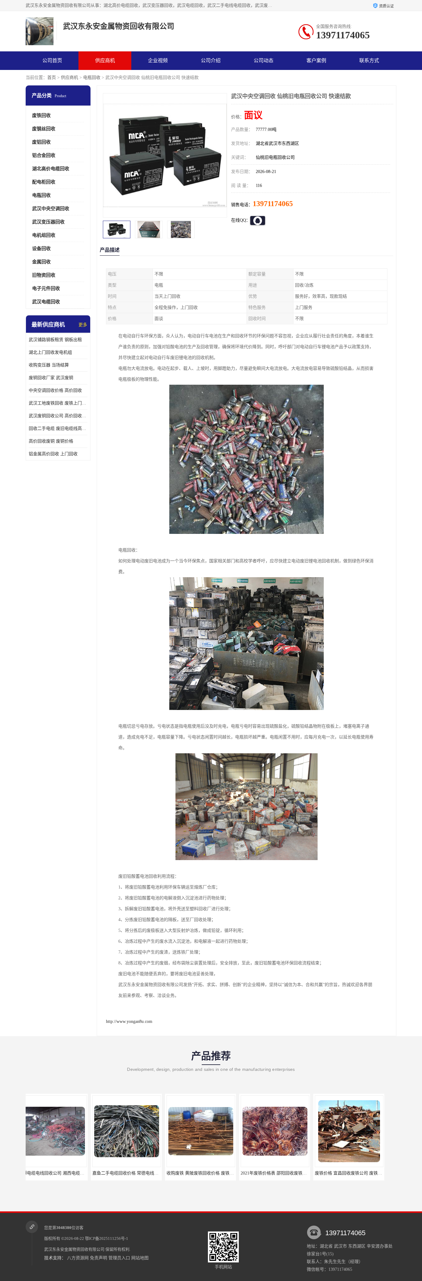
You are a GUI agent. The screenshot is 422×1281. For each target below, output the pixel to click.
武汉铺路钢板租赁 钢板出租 (55, 339)
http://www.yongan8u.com (129, 1021)
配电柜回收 (43, 182)
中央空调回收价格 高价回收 (55, 390)
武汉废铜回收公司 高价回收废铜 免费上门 (58, 415)
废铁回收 (41, 115)
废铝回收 (41, 142)
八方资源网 (78, 1258)
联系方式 (369, 60)
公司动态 (263, 60)
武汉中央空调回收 (50, 208)
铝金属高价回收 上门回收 (53, 454)
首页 (51, 77)
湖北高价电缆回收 (50, 168)
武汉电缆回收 (46, 301)
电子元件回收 (46, 288)
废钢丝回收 (43, 128)
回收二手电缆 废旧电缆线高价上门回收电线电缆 (58, 428)
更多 (82, 324)
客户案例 (316, 60)
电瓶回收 (91, 77)
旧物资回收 (43, 275)
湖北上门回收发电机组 (50, 352)
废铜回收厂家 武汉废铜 (51, 377)
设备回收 (41, 248)
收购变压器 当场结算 (49, 365)
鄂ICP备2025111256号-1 (106, 1238)
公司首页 (52, 60)
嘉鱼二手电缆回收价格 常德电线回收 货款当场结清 (76, 1173)
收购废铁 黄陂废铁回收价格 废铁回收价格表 (143, 1173)
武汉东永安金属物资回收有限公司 (74, 1249)
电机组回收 (43, 235)
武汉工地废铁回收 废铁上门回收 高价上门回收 (58, 403)
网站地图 (140, 1258)
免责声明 (98, 1258)
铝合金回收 (43, 155)
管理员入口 (119, 1258)
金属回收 (41, 261)
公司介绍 (211, 60)
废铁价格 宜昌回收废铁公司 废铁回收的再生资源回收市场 (305, 1173)
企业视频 (158, 60)
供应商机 (105, 60)
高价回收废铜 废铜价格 (51, 441)
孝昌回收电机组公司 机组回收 (357, 1173)
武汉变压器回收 (48, 221)
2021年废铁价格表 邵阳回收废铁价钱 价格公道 (219, 1173)
